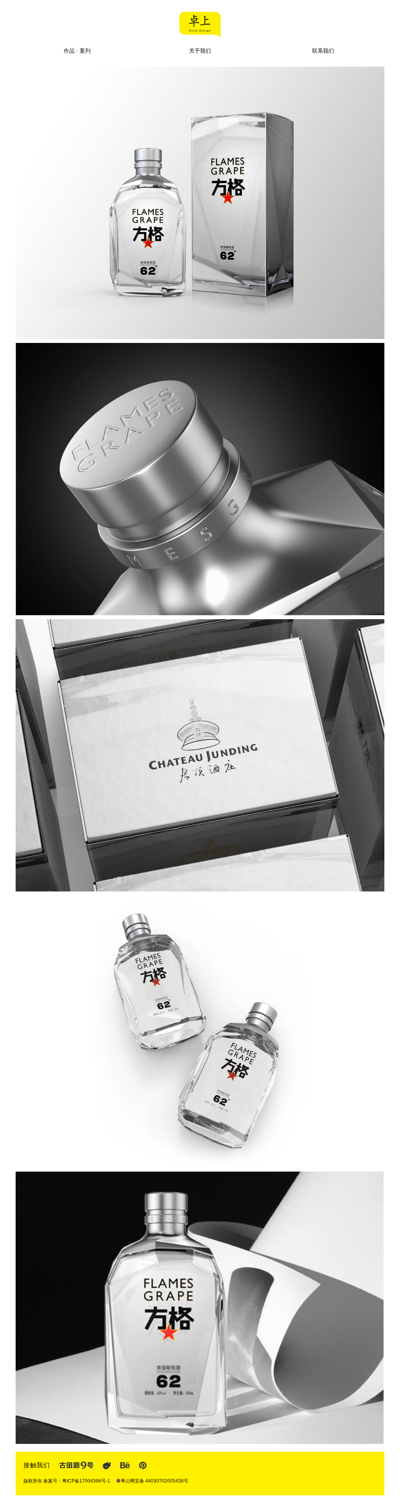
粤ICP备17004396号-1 (86, 1481)
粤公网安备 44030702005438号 (154, 1481)
